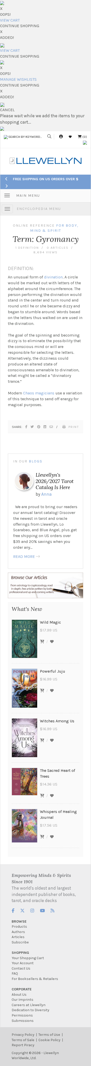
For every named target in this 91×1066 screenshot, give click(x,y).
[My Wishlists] (70, 137)
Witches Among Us (57, 721)
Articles (18, 937)
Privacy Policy (23, 1034)
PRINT (74, 427)
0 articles (58, 247)
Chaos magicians (38, 393)
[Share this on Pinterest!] (39, 427)
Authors (18, 932)
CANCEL (7, 109)
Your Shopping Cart (28, 958)
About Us (19, 994)
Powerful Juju (52, 671)
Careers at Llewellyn (29, 1005)
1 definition (27, 247)
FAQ (15, 973)
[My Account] (61, 137)
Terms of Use (49, 1034)
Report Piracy (23, 1045)
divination (53, 277)
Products (19, 926)
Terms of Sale (23, 1040)
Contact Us (21, 968)
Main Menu (28, 195)
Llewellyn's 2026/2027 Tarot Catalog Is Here (55, 481)
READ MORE (24, 556)
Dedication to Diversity (30, 1010)
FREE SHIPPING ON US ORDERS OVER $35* (48, 179)
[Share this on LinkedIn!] (45, 427)
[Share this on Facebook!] (26, 427)
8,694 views (45, 252)
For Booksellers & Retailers (35, 979)
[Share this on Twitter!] (32, 427)
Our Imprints (22, 999)
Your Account (23, 963)
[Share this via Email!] (51, 427)
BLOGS (35, 461)
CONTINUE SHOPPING (19, 25)
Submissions (23, 1021)
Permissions (22, 1015)
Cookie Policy (49, 1040)
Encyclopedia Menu (39, 209)
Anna (46, 494)
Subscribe (20, 942)
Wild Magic (50, 622)
